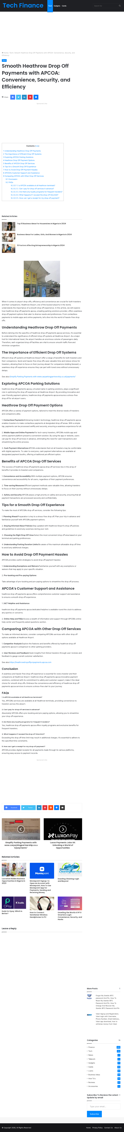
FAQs (9, 182)
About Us (118, 1128)
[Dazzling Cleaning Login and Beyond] (70, 869)
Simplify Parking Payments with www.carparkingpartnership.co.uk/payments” (43, 376)
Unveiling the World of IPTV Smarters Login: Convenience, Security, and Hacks (70, 916)
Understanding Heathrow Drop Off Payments (22, 151)
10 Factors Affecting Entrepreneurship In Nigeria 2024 (41, 245)
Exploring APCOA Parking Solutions (18, 157)
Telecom (91, 1059)
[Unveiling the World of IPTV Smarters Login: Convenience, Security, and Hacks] (70, 903)
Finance (91, 1047)
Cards (64, 6)
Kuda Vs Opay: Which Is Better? (12, 912)
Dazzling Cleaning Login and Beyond (68, 880)
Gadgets (57, 6)
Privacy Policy (97, 1128)
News (90, 1055)
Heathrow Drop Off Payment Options (19, 160)
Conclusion (11, 179)
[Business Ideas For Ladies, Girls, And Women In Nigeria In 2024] (8, 237)
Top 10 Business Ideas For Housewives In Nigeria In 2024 (41, 223)
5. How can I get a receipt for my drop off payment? (35, 198)
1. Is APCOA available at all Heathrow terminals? (33, 185)
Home (5, 53)
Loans (90, 1071)
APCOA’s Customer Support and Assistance (21, 173)
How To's (92, 1078)
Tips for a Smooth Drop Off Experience (19, 167)
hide (37, 146)
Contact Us (108, 1128)
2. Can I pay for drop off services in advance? (32, 189)
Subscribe (94, 1114)
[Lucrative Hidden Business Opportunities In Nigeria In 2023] (14, 869)
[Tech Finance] (23, 5)
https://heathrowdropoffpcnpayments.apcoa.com (30, 662)
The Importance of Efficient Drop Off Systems (22, 154)
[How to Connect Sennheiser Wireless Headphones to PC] (42, 903)
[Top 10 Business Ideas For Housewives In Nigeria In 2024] (8, 226)
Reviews (91, 1082)
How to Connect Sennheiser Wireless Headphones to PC (38, 914)
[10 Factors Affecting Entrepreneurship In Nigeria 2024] (8, 248)
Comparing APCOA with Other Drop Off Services (23, 176)
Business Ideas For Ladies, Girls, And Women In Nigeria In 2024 (44, 234)
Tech (50, 6)
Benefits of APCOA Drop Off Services (19, 163)
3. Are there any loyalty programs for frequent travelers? (36, 192)
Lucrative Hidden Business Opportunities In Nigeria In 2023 (13, 880)
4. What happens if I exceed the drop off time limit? (34, 195)
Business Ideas (94, 1075)
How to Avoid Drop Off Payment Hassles (20, 170)
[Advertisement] (62, 31)
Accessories (93, 1086)
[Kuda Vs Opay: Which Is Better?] (14, 903)
